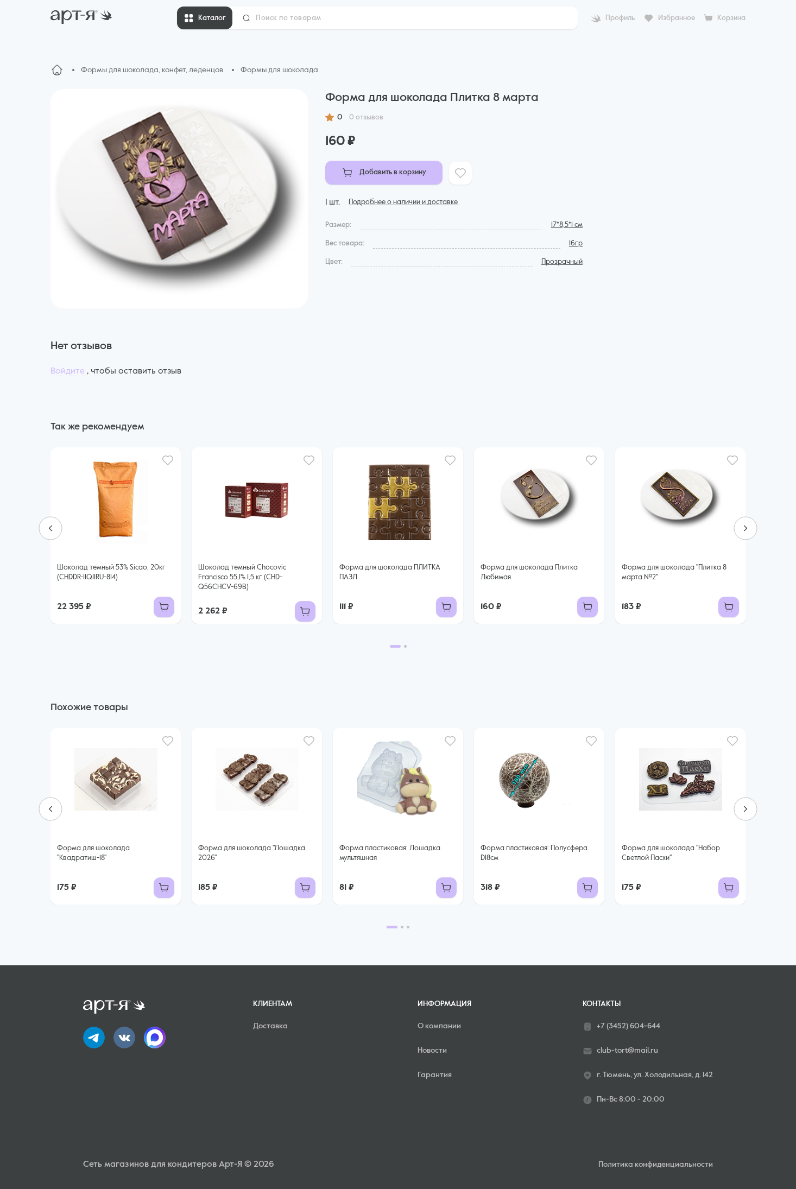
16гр (576, 243)
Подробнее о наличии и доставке (403, 202)
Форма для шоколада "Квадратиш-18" (93, 853)
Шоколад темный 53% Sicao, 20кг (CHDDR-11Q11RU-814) (111, 572)
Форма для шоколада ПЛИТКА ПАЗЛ (389, 572)
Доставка (270, 1026)
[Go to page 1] (395, 646)
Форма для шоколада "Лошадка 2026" (251, 853)
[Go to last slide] (50, 528)
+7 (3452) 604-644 (628, 1026)
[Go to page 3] (408, 927)
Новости (432, 1050)
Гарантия (435, 1075)
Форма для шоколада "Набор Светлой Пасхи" (671, 853)
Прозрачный (562, 261)
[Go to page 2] (405, 646)
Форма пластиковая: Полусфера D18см (534, 853)
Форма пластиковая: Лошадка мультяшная (389, 853)
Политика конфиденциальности (655, 1164)
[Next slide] (745, 528)
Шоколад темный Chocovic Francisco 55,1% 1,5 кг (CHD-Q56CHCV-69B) (242, 577)
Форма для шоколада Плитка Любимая (529, 572)
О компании (439, 1026)
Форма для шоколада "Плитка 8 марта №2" (674, 572)
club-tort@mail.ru (627, 1050)
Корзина (731, 18)
